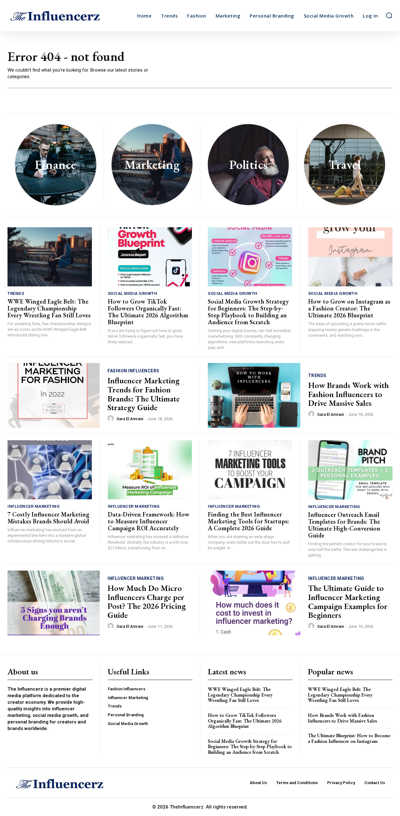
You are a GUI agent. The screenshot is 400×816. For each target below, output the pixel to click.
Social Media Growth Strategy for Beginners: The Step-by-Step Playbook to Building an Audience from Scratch (248, 311)
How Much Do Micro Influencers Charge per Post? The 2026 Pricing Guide (147, 601)
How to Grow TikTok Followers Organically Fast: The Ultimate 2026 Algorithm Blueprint (148, 311)
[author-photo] (112, 418)
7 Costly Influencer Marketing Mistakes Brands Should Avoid (48, 517)
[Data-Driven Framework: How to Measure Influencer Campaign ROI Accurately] (150, 469)
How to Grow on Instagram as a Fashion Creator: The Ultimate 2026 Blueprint (349, 308)
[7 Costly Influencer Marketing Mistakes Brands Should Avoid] (50, 469)
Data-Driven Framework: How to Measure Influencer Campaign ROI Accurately (148, 521)
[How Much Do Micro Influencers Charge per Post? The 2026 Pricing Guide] (54, 603)
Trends (16, 293)
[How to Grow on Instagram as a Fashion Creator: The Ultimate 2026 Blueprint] (350, 256)
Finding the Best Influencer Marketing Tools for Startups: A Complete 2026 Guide (248, 521)
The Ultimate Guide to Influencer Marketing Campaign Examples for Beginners (348, 601)
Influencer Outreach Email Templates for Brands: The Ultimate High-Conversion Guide (344, 525)
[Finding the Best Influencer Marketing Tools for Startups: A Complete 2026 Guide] (250, 469)
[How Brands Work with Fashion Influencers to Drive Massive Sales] (254, 395)
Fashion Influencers (133, 371)
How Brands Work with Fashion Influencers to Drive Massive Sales (348, 394)
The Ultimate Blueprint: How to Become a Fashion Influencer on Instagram (349, 738)
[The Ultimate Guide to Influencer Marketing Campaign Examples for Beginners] (254, 603)
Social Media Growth (133, 293)
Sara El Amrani (130, 418)
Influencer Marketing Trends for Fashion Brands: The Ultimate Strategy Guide (144, 394)
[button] (389, 15)
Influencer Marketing (34, 506)
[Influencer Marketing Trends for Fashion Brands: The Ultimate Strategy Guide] (54, 395)
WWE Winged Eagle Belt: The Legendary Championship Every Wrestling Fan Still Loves (49, 308)
